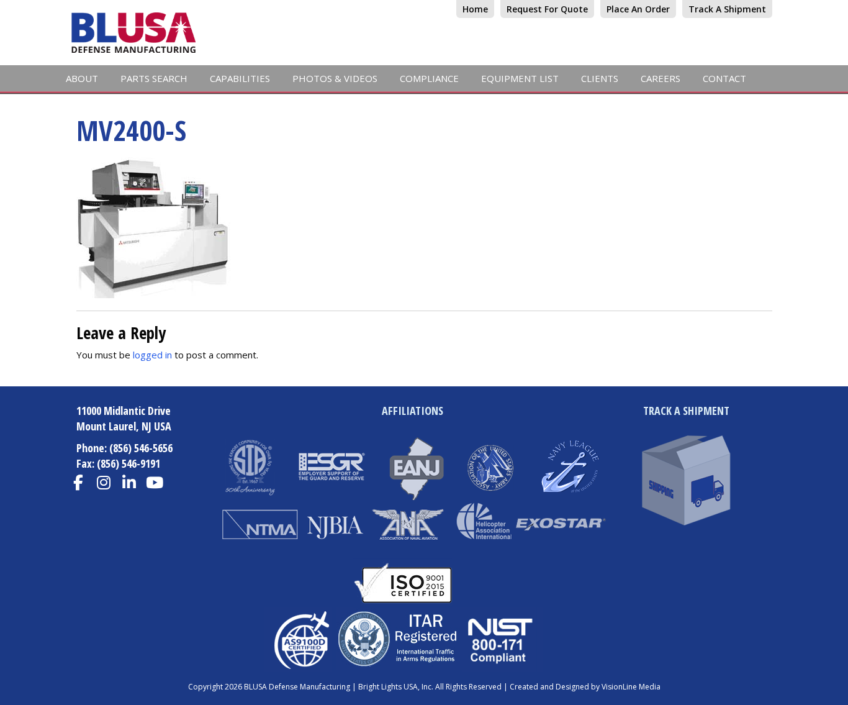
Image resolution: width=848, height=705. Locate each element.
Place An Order (638, 9)
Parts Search (153, 78)
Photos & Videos (334, 78)
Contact (724, 78)
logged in (152, 354)
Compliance (429, 78)
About (82, 78)
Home (475, 9)
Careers (660, 78)
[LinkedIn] (129, 482)
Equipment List (520, 78)
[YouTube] (154, 482)
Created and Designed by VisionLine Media (585, 686)
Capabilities (240, 78)
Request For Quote (547, 9)
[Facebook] (78, 482)
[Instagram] (103, 482)
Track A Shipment (727, 9)
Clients (599, 78)
